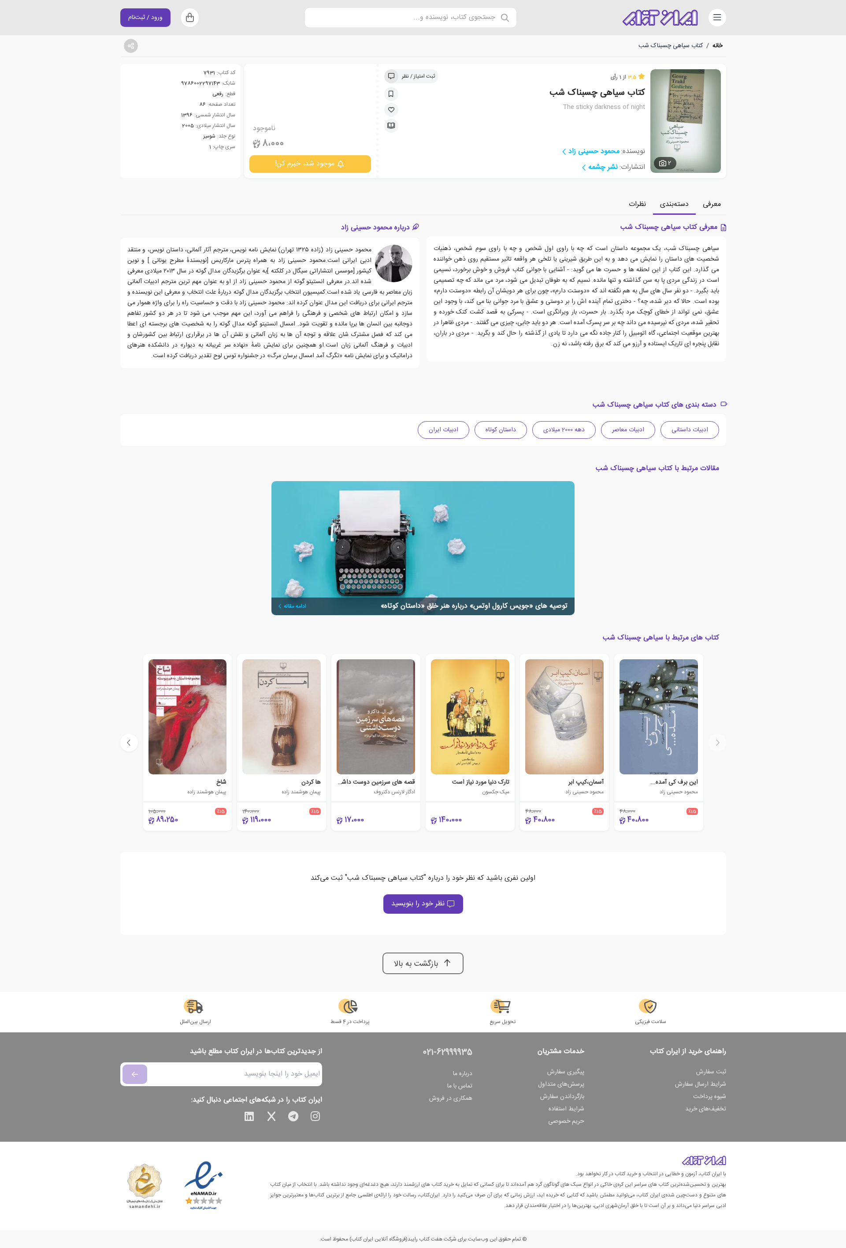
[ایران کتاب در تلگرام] (293, 1118)
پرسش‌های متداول (561, 1084)
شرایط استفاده (566, 1109)
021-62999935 (447, 1052)
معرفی (712, 204)
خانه (717, 46)
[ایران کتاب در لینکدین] (249, 1118)
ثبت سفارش (711, 1072)
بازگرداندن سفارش (562, 1096)
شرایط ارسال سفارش (700, 1084)
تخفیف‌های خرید (705, 1109)
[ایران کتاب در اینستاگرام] (315, 1118)
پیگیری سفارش (565, 1072)
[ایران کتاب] (660, 18)
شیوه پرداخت (709, 1096)
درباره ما (462, 1074)
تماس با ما (459, 1086)
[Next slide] (129, 742)
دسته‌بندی (674, 204)
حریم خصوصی (566, 1121)
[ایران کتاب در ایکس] (271, 1118)
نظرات (637, 204)
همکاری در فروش (450, 1098)
